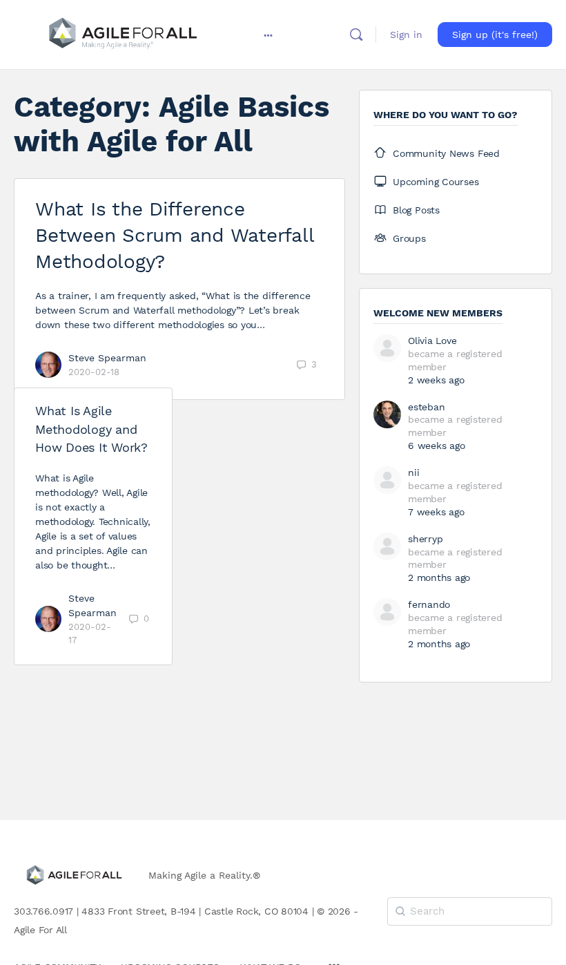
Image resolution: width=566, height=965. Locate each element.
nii (413, 472)
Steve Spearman (107, 357)
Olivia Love (432, 340)
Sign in (406, 34)
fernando (429, 604)
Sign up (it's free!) (495, 34)
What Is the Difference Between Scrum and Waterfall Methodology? (174, 235)
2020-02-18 (93, 372)
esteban (426, 406)
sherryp (425, 538)
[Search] (356, 34)
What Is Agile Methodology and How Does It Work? (91, 429)
